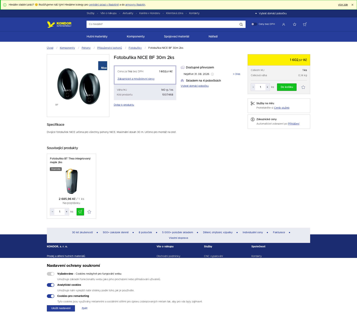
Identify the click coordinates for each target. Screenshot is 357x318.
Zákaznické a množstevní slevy (136, 79)
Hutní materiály (97, 36)
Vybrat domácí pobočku (195, 86)
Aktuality (128, 13)
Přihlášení (293, 124)
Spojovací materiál (176, 36)
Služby (90, 13)
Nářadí (213, 36)
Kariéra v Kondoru (149, 13)
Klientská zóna (174, 13)
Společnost (258, 246)
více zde (343, 5)
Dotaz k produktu (124, 105)
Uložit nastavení (60, 308)
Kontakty (194, 13)
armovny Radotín (135, 5)
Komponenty (136, 36)
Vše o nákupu (108, 13)
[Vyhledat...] (241, 24)
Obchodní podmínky (168, 256)
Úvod (50, 48)
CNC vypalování (213, 256)
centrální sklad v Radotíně (104, 5)
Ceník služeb (281, 108)
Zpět (84, 308)
